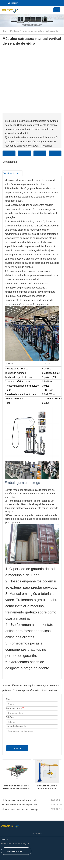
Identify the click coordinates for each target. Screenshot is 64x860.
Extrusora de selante (32, 31)
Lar (4, 31)
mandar (17, 748)
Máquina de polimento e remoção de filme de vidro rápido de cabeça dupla (16, 787)
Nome (9, 699)
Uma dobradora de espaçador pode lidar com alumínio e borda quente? (22, 804)
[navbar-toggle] (56, 9)
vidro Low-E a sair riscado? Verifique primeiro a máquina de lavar (22, 809)
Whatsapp (55, 153)
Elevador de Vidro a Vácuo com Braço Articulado (47, 787)
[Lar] (16, 10)
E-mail (24, 153)
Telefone (39, 153)
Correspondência (14, 708)
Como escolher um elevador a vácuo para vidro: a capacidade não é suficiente (22, 800)
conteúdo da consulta (16, 726)
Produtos (14, 31)
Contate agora (9, 153)
